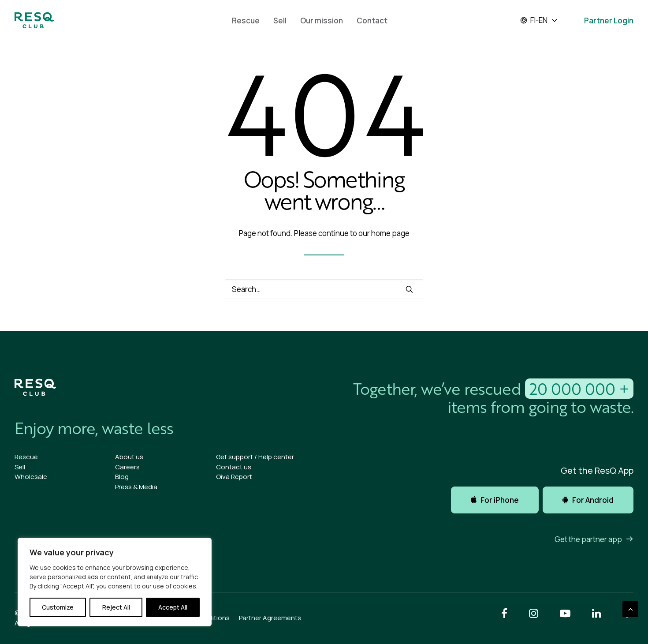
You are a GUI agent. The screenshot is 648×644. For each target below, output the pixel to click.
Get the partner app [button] (588, 539)
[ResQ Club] (34, 20)
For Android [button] (593, 500)
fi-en (538, 20)
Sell (280, 20)
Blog (122, 476)
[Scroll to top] (630, 608)
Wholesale (31, 476)
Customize (58, 607)
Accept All (172, 607)
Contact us (233, 467)
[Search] (324, 289)
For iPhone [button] (499, 500)
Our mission (321, 20)
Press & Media (136, 486)
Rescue (246, 20)
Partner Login (608, 20)
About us (129, 456)
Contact (372, 20)
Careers (127, 467)
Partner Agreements (270, 617)
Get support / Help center (255, 456)
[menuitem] (246, 20)
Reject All (116, 607)
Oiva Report (234, 476)
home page (390, 233)
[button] (409, 289)
